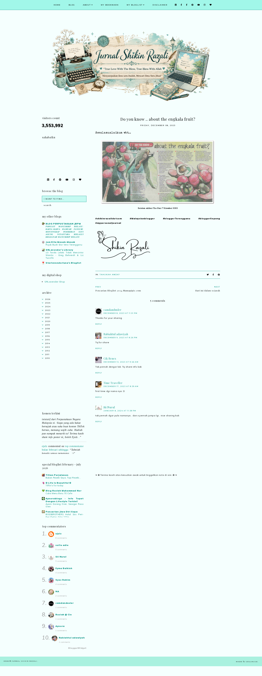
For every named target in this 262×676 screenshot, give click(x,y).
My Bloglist (134, 5)
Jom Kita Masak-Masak (60, 242)
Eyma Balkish (63, 568)
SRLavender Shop (55, 281)
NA (57, 591)
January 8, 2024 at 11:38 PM (120, 411)
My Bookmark (110, 5)
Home (57, 5)
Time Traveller (113, 383)
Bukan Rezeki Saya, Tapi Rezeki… (63, 477)
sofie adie (61, 545)
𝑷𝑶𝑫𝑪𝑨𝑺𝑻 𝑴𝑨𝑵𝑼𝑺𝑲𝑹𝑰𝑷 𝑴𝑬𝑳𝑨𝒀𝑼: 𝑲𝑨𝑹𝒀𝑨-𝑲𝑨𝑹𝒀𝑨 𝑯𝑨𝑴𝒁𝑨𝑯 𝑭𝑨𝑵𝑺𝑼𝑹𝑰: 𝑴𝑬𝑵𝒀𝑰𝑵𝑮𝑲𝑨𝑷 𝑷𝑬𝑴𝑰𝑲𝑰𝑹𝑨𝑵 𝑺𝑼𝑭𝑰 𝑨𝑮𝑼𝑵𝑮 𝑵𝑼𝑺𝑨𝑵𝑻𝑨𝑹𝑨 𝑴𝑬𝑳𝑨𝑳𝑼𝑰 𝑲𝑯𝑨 (65, 231)
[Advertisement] (157, 510)
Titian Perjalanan (57, 475)
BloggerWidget (77, 648)
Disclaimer (160, 5)
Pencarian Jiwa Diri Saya (62, 511)
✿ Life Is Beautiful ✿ (58, 482)
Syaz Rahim (62, 579)
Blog (72, 5)
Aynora (60, 626)
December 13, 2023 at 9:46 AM (121, 362)
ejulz (44, 442)
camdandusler (113, 309)
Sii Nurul (109, 407)
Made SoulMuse (247, 661)
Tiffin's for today (54, 485)
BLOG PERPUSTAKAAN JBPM (63, 223)
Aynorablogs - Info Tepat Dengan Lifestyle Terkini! (65, 500)
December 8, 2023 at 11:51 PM (120, 313)
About (87, 5)
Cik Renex (110, 358)
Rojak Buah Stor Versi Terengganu (64, 244)
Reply (98, 324)
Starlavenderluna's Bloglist (63, 262)
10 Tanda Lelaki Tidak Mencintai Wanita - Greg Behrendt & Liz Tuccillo (65, 255)
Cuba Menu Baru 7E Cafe (59, 493)
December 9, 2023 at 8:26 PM (120, 338)
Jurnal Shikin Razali (24, 661)
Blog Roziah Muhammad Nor (63, 490)
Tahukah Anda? (110, 274)
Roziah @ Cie (63, 614)
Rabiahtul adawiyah (116, 334)
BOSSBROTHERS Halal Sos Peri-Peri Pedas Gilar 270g (65, 515)
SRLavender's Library (59, 249)
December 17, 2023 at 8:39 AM (121, 386)
